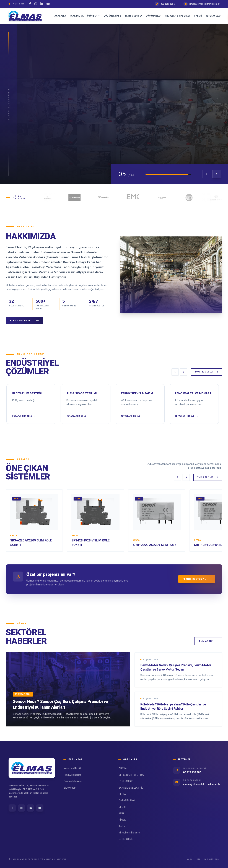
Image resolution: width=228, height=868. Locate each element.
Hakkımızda (76, 16)
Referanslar (213, 16)
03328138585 (167, 4)
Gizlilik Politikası (208, 859)
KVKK (189, 859)
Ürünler (92, 16)
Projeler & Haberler (178, 16)
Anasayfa (60, 16)
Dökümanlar (153, 16)
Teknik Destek (133, 16)
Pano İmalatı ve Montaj (193, 393)
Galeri (198, 16)
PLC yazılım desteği (27, 393)
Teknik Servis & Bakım (137, 393)
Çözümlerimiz (112, 16)
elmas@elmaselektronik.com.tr (204, 4)
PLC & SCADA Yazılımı (81, 393)
